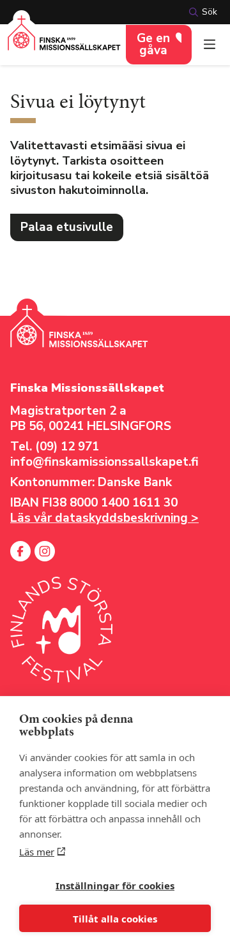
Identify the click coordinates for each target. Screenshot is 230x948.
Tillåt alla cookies (115, 918)
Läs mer (36, 851)
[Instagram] (44, 551)
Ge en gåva (153, 44)
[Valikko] (209, 44)
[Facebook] (20, 551)
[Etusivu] (64, 40)
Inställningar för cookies (115, 885)
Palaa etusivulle (66, 227)
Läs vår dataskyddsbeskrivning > (104, 518)
